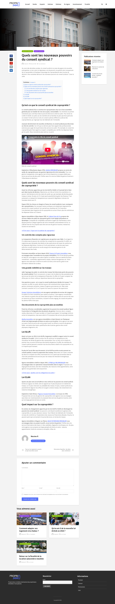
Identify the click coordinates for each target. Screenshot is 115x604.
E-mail (41, 488)
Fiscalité (87, 4)
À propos (80, 580)
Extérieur (58, 4)
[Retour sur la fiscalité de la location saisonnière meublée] (32, 546)
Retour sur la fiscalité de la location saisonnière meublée (31, 557)
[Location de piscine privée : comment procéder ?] (87, 75)
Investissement (77, 4)
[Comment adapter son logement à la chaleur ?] (32, 518)
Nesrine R (26, 63)
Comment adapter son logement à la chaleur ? (29, 529)
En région (67, 4)
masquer (32, 82)
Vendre (35, 4)
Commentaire (25, 467)
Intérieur (50, 4)
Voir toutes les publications (38, 440)
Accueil (27, 4)
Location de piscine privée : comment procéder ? (97, 75)
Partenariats (81, 587)
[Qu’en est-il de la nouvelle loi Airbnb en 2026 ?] (64, 518)
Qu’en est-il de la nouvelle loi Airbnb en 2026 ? (64, 529)
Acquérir (42, 4)
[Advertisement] (94, 112)
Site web (58, 488)
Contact (80, 583)
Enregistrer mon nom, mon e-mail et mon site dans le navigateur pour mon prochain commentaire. (46, 494)
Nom (23, 488)
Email (44, 579)
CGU (79, 590)
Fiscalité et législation (27, 51)
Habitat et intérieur (39, 51)
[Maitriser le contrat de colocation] (87, 68)
